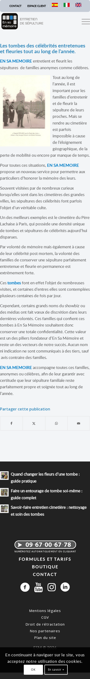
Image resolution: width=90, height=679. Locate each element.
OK (33, 670)
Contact (15, 6)
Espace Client (36, 6)
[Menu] (83, 21)
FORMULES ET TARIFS (45, 559)
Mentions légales (45, 610)
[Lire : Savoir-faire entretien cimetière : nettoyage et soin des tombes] (4, 508)
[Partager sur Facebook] (11, 423)
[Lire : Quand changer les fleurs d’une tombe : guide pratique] (4, 475)
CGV (45, 617)
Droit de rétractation (45, 624)
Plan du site (45, 637)
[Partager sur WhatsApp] (56, 423)
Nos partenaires (45, 630)
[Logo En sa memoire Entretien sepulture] (36, 21)
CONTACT (45, 574)
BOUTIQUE (45, 567)
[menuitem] (15, 6)
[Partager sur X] (34, 423)
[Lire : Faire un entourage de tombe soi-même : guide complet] (4, 492)
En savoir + (56, 670)
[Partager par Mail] (79, 423)
